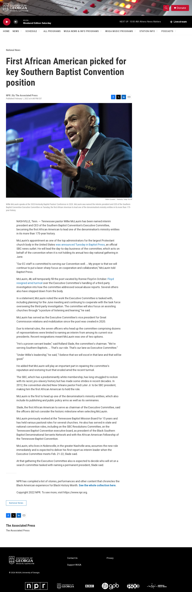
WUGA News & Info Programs (81, 31)
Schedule (31, 31)
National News (13, 50)
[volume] (15, 21)
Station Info (147, 31)
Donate (181, 7)
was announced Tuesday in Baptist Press (80, 244)
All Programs (52, 31)
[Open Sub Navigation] (21, 31)
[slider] (20, 21)
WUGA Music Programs (119, 31)
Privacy (110, 558)
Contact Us (72, 558)
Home (6, 31)
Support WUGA (74, 565)
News (16, 31)
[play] (6, 22)
